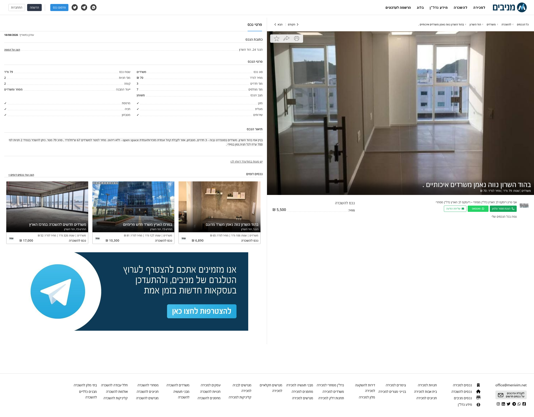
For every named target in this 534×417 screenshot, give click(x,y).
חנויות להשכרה (210, 391)
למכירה (479, 7)
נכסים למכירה (463, 385)
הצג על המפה (12, 49)
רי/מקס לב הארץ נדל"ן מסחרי (453, 202)
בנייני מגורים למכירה (392, 391)
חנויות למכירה (427, 385)
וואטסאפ (477, 208)
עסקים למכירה (210, 385)
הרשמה (34, 7)
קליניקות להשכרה (115, 398)
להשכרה (460, 7)
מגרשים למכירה (302, 398)
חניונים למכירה (426, 398)
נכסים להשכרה (462, 391)
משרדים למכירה (333, 391)
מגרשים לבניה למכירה (242, 388)
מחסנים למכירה (302, 391)
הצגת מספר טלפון (502, 208)
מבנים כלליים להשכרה (88, 394)
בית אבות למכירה (425, 391)
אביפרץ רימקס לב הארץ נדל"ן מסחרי (495, 202)
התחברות (16, 7)
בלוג (420, 7)
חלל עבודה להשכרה (114, 385)
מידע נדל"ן (439, 7)
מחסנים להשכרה (209, 398)
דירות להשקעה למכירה (365, 388)
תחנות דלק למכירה (331, 398)
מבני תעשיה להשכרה (181, 394)
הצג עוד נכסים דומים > (21, 175)
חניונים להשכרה (148, 391)
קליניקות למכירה (240, 397)
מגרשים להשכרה (147, 398)
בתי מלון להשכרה (85, 385)
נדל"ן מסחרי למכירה (330, 385)
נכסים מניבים (463, 398)
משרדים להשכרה (177, 385)
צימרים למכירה (396, 385)
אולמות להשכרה (117, 391)
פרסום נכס (59, 7)
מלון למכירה (367, 397)
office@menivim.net (511, 385)
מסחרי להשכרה (148, 385)
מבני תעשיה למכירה (299, 385)
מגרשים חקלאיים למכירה (271, 388)
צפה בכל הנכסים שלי (504, 217)
